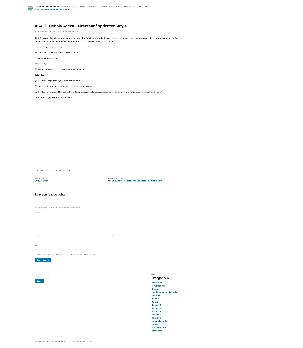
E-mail (113, 236)
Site (36, 245)
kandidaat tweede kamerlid (165, 292)
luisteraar (156, 295)
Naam (37, 236)
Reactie (37, 212)
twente (155, 324)
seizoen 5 (67, 171)
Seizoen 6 (156, 318)
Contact (67, 9)
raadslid (155, 298)
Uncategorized (159, 327)
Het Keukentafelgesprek (45, 6)
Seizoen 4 (156, 311)
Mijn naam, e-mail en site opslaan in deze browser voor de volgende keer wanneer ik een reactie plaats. (67, 254)
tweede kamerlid (160, 321)
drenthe (155, 289)
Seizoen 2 (156, 305)
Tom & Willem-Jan (42, 31)
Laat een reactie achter (72, 31)
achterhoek (157, 282)
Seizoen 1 (156, 302)
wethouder (157, 330)
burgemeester (158, 286)
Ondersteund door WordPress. (59, 341)
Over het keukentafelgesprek (48, 9)
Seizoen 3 (156, 308)
